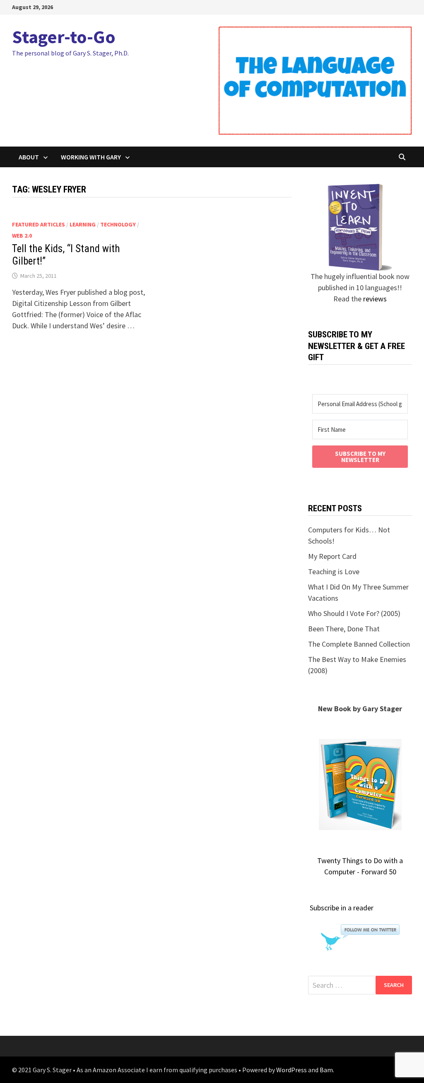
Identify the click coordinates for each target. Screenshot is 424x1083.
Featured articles (38, 224)
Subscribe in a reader (341, 907)
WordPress (291, 1070)
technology (118, 224)
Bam (326, 1070)
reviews (375, 298)
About (29, 157)
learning (83, 224)
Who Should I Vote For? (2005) (354, 613)
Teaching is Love (333, 571)
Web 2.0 (22, 235)
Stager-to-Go (64, 36)
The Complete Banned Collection (359, 644)
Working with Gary (91, 157)
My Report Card (332, 556)
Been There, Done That (344, 628)
